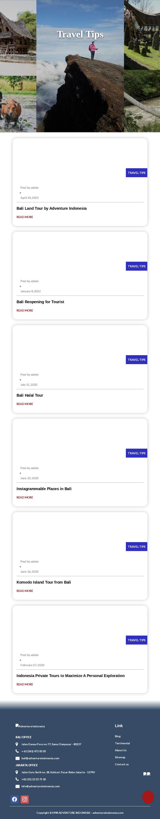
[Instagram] (25, 799)
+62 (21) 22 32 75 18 (33, 779)
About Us (121, 750)
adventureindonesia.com (107, 812)
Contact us (122, 764)
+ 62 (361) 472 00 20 (33, 751)
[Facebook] (15, 799)
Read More (25, 217)
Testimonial (122, 743)
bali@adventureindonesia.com (40, 758)
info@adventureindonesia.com (40, 786)
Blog (118, 736)
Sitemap (120, 757)
